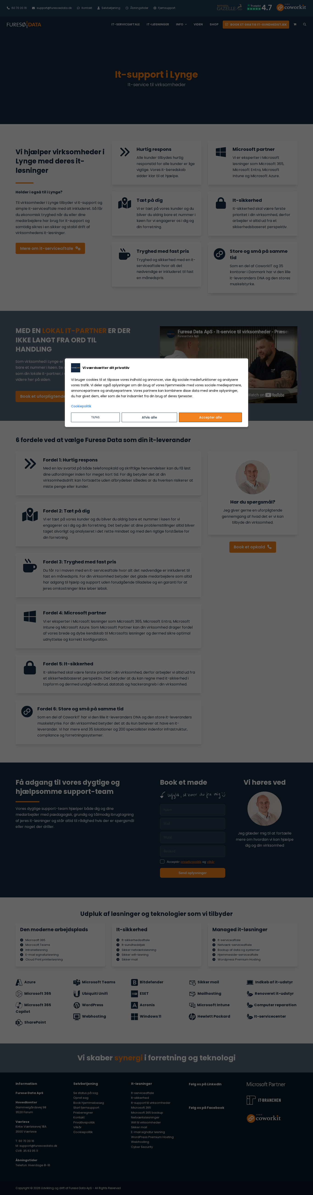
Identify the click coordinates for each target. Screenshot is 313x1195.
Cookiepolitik (81, 406)
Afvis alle (149, 417)
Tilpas (95, 417)
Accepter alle (210, 417)
